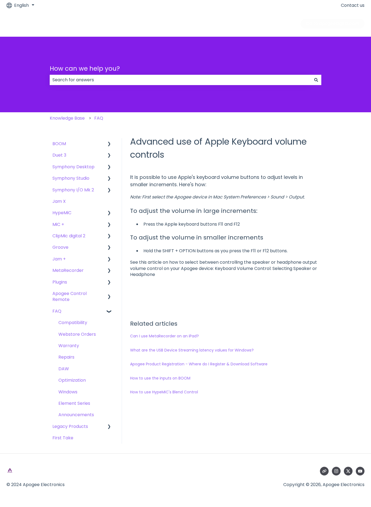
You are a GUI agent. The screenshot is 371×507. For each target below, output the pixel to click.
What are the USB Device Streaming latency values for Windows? (192, 350)
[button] (109, 144)
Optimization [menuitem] (72, 380)
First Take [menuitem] (62, 438)
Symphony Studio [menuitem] (70, 178)
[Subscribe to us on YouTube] (360, 471)
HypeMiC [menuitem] (61, 213)
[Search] (316, 80)
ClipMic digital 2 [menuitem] (68, 236)
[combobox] (180, 80)
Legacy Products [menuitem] (70, 426)
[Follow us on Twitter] (348, 471)
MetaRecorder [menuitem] (68, 270)
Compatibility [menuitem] (72, 322)
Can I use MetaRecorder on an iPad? (164, 336)
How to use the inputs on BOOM (160, 378)
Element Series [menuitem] (74, 403)
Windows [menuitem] (67, 392)
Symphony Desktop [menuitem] (73, 167)
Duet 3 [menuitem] (59, 155)
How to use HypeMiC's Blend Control (164, 392)
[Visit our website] (324, 471)
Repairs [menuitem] (66, 357)
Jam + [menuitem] (59, 259)
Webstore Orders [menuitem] (77, 334)
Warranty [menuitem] (68, 346)
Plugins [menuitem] (59, 282)
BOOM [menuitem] (59, 144)
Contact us (352, 5)
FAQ (98, 118)
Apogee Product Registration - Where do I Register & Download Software (199, 364)
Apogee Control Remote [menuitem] (69, 296)
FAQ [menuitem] (56, 311)
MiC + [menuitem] (58, 224)
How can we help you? (85, 68)
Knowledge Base (67, 118)
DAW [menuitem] (63, 369)
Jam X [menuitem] (59, 201)
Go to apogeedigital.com (332, 23)
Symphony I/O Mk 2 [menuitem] (73, 190)
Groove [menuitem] (60, 247)
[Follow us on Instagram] (336, 471)
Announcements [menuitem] (76, 415)
